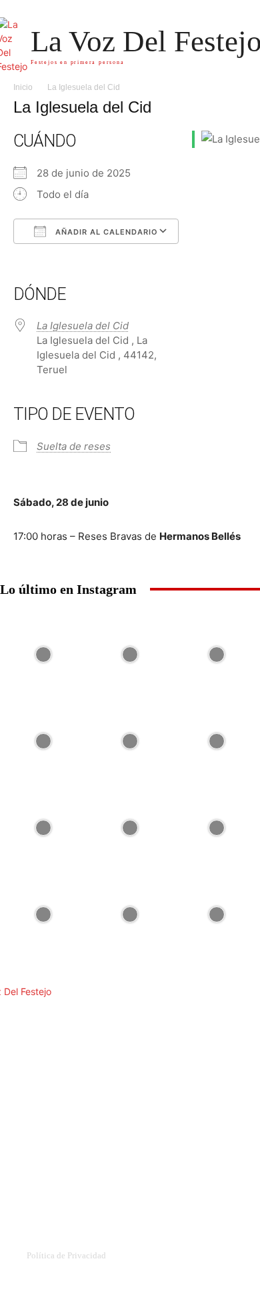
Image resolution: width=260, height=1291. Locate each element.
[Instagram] (101, 1162)
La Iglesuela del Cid (83, 325)
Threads (59, 1183)
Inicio (23, 87)
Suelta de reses (74, 446)
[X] (171, 1162)
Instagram (131, 1162)
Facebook (62, 1162)
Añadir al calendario (105, 232)
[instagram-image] (43, 654)
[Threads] (32, 1183)
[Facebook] (32, 1162)
